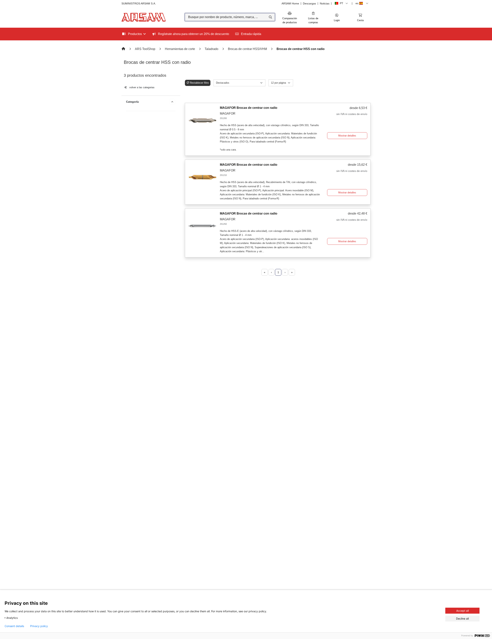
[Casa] (123, 49)
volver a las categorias (142, 87)
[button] (337, 18)
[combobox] (230, 17)
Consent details (14, 626)
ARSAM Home (290, 3)
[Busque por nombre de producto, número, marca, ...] (270, 17)
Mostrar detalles (347, 135)
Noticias (324, 3)
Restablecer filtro (199, 82)
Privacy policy (39, 626)
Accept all (462, 610)
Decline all (462, 618)
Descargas (309, 3)
